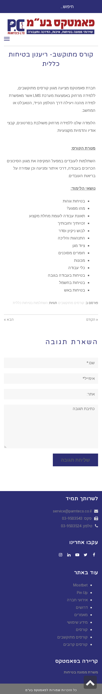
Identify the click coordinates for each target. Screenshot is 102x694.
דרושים (82, 607)
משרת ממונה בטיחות (81, 672)
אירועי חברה (77, 600)
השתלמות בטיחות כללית (30, 303)
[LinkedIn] (68, 555)
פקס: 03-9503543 (77, 518)
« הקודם (92, 320)
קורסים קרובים (75, 644)
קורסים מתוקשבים (71, 303)
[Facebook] (93, 555)
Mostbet (80, 585)
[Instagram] (60, 555)
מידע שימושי (77, 622)
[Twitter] (85, 555)
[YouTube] (77, 555)
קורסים (82, 629)
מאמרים (81, 614)
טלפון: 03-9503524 (77, 526)
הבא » (9, 320)
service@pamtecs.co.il (72, 511)
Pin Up (82, 592)
